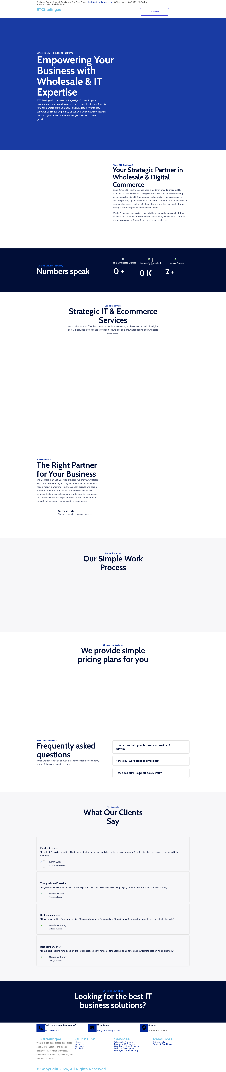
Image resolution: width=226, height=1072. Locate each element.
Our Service (117, 11)
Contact (131, 11)
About (104, 11)
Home (94, 11)
